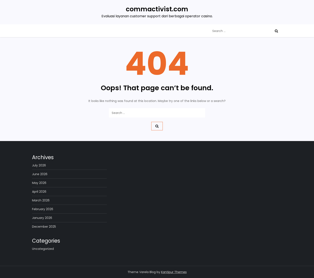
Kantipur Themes (174, 272)
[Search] (276, 31)
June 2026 (39, 174)
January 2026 (42, 218)
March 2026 (41, 200)
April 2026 (39, 191)
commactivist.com (157, 9)
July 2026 (39, 165)
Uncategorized (43, 249)
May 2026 (39, 183)
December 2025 (44, 226)
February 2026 (42, 209)
